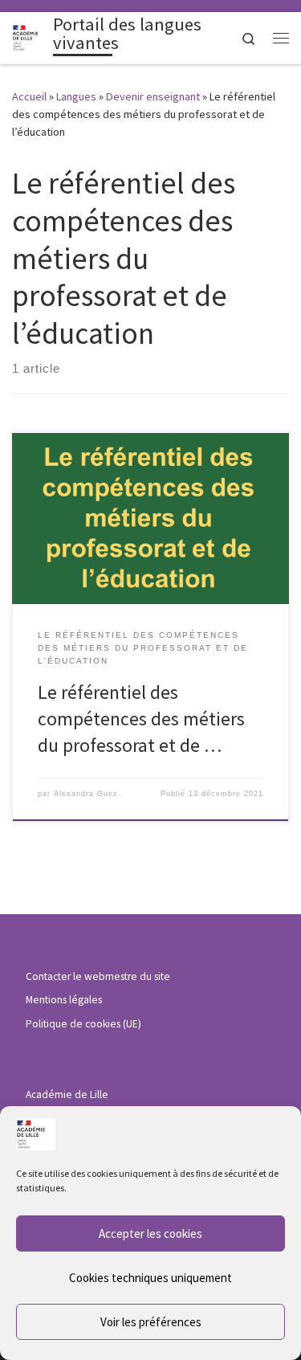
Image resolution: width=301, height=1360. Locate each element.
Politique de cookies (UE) (83, 1024)
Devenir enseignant (153, 96)
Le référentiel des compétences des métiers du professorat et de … (141, 719)
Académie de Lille (67, 1094)
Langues (76, 96)
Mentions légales (64, 1000)
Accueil (29, 96)
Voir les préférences (150, 1321)
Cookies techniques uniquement (150, 1277)
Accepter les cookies (150, 1233)
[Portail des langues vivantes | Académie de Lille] (29, 36)
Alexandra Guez (86, 794)
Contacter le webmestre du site (98, 976)
